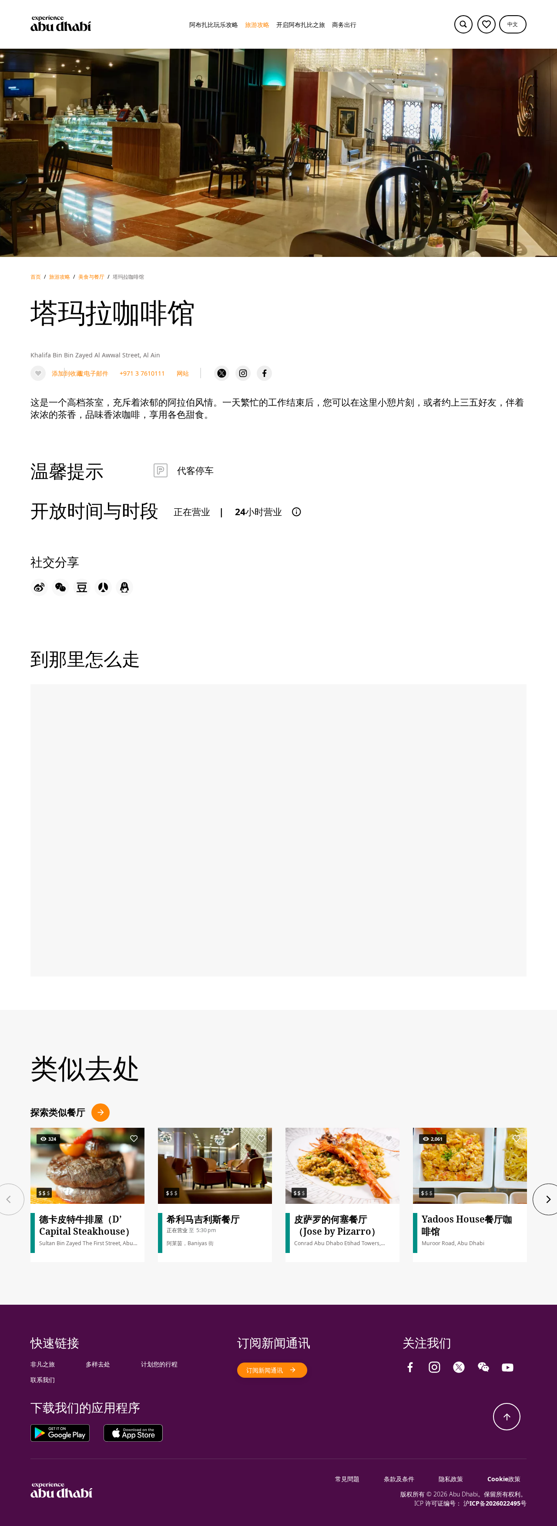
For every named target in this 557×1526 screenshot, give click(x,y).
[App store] (133, 1432)
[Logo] (60, 24)
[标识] (61, 1495)
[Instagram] (243, 373)
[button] (513, 24)
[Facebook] (264, 373)
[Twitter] (221, 373)
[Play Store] (67, 1432)
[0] (486, 24)
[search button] (463, 24)
